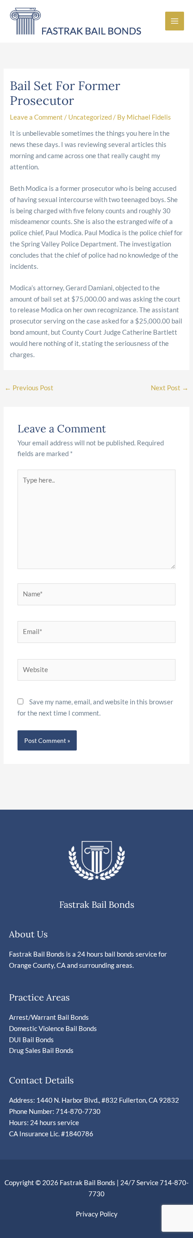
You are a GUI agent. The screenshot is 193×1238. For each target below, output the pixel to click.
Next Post (170, 388)
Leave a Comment (36, 117)
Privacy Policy (97, 1214)
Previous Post (28, 388)
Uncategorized (90, 117)
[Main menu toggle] (174, 21)
